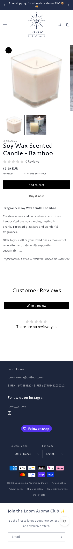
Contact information (57, 489)
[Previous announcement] (4, 5)
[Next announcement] (68, 5)
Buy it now (36, 196)
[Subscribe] (60, 536)
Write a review (36, 305)
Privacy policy (16, 489)
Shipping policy (35, 489)
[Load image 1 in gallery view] (14, 125)
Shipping (20, 173)
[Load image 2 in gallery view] (36, 125)
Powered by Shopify (38, 483)
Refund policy (59, 483)
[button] (5, 24)
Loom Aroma (21, 483)
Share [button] (11, 270)
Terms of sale (38, 494)
